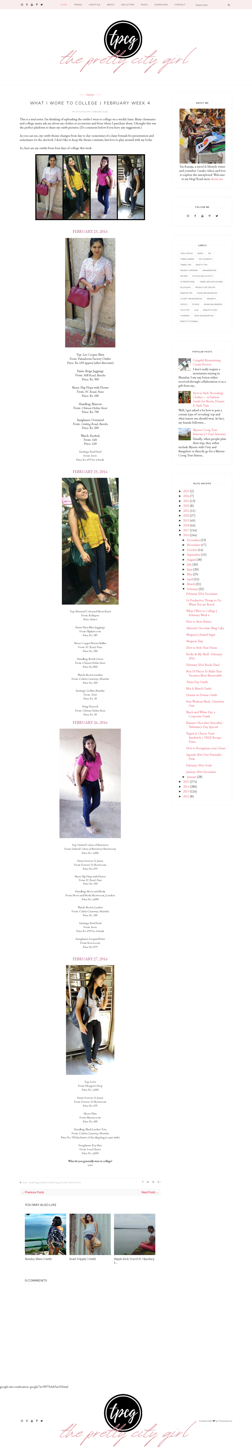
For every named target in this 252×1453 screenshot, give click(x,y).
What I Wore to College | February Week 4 (201, 613)
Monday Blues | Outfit (38, 1259)
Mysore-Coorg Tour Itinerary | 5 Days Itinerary (209, 432)
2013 (186, 791)
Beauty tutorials (189, 321)
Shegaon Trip (194, 641)
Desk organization (204, 315)
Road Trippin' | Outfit (82, 1259)
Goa (196, 310)
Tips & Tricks (186, 253)
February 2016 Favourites (202, 594)
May (189, 574)
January (191, 777)
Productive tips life (205, 287)
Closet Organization (191, 298)
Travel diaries (187, 259)
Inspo (144, 4)
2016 (186, 535)
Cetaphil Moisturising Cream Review (207, 362)
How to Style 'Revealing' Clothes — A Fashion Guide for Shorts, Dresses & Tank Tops (208, 399)
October (192, 550)
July (189, 564)
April (190, 579)
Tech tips (184, 310)
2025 (186, 491)
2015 (186, 782)
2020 (186, 515)
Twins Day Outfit (197, 682)
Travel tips (185, 265)
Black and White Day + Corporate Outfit (200, 714)
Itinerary (185, 315)
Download (161, 4)
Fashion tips (186, 293)
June (190, 569)
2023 (186, 501)
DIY (209, 253)
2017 (186, 530)
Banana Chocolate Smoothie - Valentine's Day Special (205, 725)
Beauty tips (201, 265)
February (192, 589)
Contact (180, 4)
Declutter (127, 4)
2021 (186, 511)
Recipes (184, 276)
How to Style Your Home (201, 648)
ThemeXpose (225, 1420)
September (194, 555)
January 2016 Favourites (201, 772)
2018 (186, 525)
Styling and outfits (70, 1182)
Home (64, 4)
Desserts (211, 298)
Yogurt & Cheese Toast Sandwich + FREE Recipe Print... (203, 737)
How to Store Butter (198, 621)
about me (217, 179)
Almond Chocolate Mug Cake (205, 628)
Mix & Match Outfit (198, 688)
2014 (186, 787)
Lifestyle (94, 4)
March (191, 584)
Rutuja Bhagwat (83, 111)
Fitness (195, 304)
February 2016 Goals (199, 765)
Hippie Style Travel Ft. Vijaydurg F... (134, 1260)
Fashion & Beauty (48, 1182)
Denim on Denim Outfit (201, 695)
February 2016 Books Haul (202, 665)
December (193, 540)
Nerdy (200, 253)
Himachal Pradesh (213, 304)
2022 (186, 506)
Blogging (185, 287)
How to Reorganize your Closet (205, 748)
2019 (186, 520)
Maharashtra (209, 270)
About (111, 4)
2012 (186, 796)
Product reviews (189, 270)
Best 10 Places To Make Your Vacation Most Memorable (204, 673)
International (187, 282)
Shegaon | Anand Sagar (200, 635)
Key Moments (205, 259)
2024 (186, 496)
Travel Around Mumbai (211, 282)
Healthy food (210, 310)
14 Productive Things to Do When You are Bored (203, 602)
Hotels (183, 304)
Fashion (90, 95)
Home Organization (207, 293)
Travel (78, 4)
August (191, 560)
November (193, 545)
